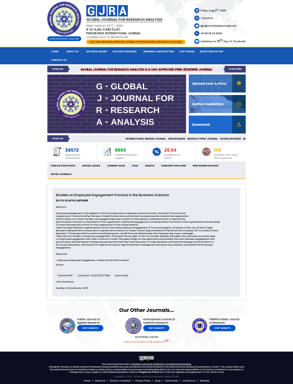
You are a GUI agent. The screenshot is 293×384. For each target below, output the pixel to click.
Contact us (59, 60)
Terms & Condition (120, 380)
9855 (120, 150)
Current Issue (116, 165)
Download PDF (65, 275)
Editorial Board (96, 51)
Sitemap (204, 380)
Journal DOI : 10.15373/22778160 (94, 275)
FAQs (135, 165)
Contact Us (188, 380)
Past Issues (187, 51)
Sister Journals (61, 174)
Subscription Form (173, 165)
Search (149, 165)
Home (55, 51)
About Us (72, 51)
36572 (72, 150)
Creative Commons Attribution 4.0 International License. (162, 364)
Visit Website (90, 328)
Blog (157, 380)
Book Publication (211, 51)
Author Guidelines (124, 51)
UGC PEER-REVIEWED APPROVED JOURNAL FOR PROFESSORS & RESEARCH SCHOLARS (136, 41)
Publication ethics (63, 165)
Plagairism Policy (149, 372)
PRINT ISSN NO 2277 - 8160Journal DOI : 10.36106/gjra (113, 31)
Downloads (171, 380)
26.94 (170, 150)
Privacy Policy (143, 380)
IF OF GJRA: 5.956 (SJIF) (103, 29)
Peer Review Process (205, 165)
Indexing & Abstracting (158, 51)
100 (217, 150)
